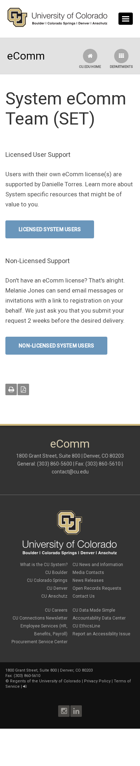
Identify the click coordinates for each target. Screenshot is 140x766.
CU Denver (57, 588)
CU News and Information (98, 564)
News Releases (88, 580)
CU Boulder (56, 572)
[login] (24, 686)
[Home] (57, 25)
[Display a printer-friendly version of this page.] (11, 389)
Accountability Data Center (99, 618)
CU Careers (56, 610)
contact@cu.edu (70, 472)
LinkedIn (76, 711)
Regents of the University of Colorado (45, 681)
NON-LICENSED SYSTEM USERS (56, 346)
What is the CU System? (43, 564)
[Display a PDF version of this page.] (23, 389)
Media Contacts (88, 572)
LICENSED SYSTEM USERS (50, 229)
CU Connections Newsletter (40, 618)
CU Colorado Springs (47, 580)
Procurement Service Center (39, 641)
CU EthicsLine (86, 626)
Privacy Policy (97, 681)
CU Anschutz (54, 596)
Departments (121, 67)
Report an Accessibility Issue (101, 633)
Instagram (64, 711)
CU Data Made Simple (94, 610)
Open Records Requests (97, 588)
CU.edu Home (90, 67)
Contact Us (84, 596)
